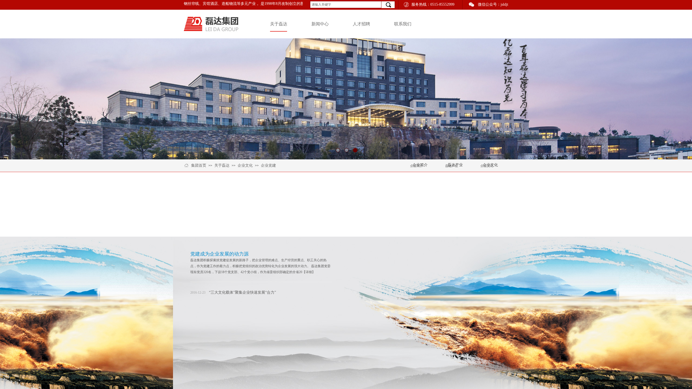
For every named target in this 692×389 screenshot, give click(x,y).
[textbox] (345, 4)
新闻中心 (320, 24)
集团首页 (198, 165)
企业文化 (245, 165)
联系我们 (402, 24)
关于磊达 (278, 24)
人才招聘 (361, 24)
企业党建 (268, 165)
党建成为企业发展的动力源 (219, 254)
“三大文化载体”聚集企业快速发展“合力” (242, 292)
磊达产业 (451, 166)
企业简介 (416, 166)
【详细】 (308, 272)
